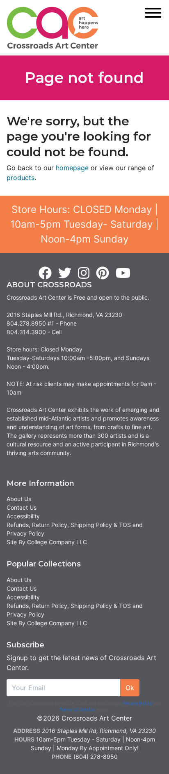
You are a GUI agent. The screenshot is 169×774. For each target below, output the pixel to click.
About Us (19, 498)
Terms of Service (77, 709)
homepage (72, 168)
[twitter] (64, 273)
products (20, 177)
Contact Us (22, 507)
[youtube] (123, 273)
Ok (130, 688)
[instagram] (83, 273)
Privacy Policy (137, 703)
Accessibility (23, 516)
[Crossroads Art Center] (52, 28)
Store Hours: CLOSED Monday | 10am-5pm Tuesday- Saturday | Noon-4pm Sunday (84, 224)
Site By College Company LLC (47, 541)
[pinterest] (102, 273)
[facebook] (45, 273)
